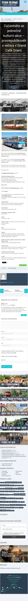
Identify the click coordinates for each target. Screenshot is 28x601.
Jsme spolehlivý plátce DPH (14, 579)
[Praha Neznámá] (10, 3)
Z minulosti (4, 474)
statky (2, 505)
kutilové (2, 491)
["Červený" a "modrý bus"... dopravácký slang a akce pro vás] (14, 105)
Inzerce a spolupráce (14, 580)
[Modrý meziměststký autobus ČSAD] (14, 142)
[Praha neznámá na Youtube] (21, 588)
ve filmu (12, 505)
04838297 (11, 577)
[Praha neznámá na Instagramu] (4, 589)
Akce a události (8, 18)
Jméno (3, 525)
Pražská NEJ (4, 471)
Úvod (2, 18)
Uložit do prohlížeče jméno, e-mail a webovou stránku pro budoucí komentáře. (12, 351)
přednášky (6, 191)
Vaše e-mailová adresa (7, 529)
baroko (7, 482)
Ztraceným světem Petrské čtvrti (8, 453)
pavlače (6, 494)
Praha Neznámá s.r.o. (15, 575)
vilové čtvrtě (19, 505)
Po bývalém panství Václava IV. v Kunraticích (11, 454)
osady (18, 491)
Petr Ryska (10, 282)
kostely (20, 488)
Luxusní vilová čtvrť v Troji (7, 451)
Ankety (17, 472)
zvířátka (3, 510)
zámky (8, 510)
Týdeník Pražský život (6, 475)
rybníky (3, 502)
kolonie (15, 488)
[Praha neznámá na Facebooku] (9, 588)
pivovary (11, 494)
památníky (22, 491)
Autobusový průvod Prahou (8, 173)
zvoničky (21, 507)
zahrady (16, 507)
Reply (24, 315)
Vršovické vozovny (15, 188)
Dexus (15, 584)
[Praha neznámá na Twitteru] (15, 588)
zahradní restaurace (10, 507)
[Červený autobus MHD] (14, 122)
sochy (22, 502)
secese (14, 502)
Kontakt (13, 582)
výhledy (2, 507)
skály (19, 502)
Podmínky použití (13, 586)
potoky (16, 494)
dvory (19, 482)
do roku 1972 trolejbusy (20, 159)
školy (13, 510)
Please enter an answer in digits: (9, 356)
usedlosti (7, 505)
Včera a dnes (18, 474)
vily (24, 505)
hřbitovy (12, 485)
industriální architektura (19, 485)
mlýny (7, 491)
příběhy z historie (10, 498)
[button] (12, 88)
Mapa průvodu (4, 184)
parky (2, 494)
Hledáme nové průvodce (6, 450)
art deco (2, 482)
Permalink (13, 305)
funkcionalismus (5, 485)
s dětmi (9, 502)
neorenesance (12, 491)
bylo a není (14, 482)
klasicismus (9, 488)
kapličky (2, 488)
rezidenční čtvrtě (19, 498)
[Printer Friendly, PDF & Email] (23, 265)
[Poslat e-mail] (3, 588)
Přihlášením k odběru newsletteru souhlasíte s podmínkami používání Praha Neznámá (13, 533)
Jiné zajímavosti (19, 471)
